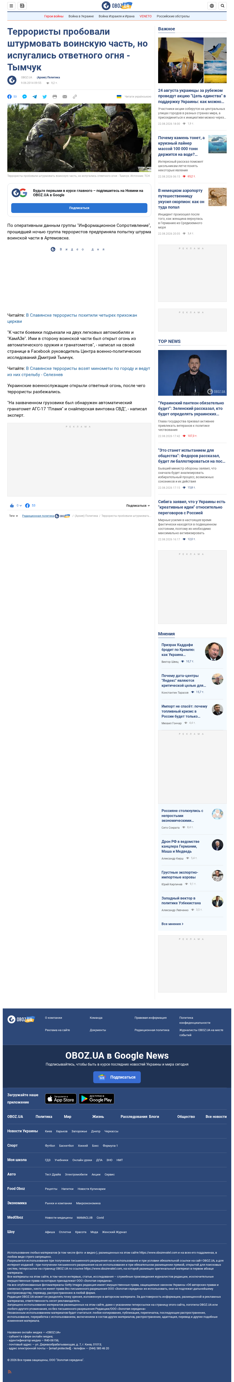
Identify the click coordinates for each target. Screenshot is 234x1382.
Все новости (216, 1116)
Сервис (110, 1174)
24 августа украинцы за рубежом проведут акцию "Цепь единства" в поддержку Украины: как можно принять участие (192, 96)
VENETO (146, 16)
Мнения (166, 634)
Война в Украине (81, 16)
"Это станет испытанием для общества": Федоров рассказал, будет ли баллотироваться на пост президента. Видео (191, 456)
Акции (96, 1174)
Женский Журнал (114, 1232)
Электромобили (76, 1174)
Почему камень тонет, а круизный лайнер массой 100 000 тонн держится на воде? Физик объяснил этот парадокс (181, 146)
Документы (98, 1030)
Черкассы (111, 1131)
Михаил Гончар (172, 723)
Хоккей (83, 1145)
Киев (48, 1131)
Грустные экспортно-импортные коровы (180, 875)
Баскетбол (66, 1145)
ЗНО (109, 1160)
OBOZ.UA (26, 77)
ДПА (99, 1160)
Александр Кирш (172, 858)
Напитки (67, 1189)
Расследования (134, 1116)
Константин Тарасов (175, 692)
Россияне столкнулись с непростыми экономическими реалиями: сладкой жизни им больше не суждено (184, 816)
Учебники (61, 1160)
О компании (53, 1017)
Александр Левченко (175, 910)
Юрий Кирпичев (172, 884)
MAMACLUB (85, 1217)
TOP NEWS (169, 341)
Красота (80, 1232)
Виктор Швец (170, 661)
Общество (186, 1116)
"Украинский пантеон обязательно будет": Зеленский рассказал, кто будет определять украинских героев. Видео (191, 409)
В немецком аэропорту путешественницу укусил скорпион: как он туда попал (181, 199)
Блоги (154, 1116)
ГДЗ (48, 1160)
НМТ (120, 1160)
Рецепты (51, 1189)
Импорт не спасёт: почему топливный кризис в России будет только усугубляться (184, 711)
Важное (166, 29)
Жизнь (98, 1116)
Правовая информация (151, 1017)
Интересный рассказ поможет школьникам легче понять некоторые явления (180, 166)
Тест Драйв (53, 1174)
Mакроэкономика (88, 1203)
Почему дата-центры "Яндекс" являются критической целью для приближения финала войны (182, 681)
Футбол (50, 1145)
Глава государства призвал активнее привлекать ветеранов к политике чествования (186, 425)
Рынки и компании (58, 1203)
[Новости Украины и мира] (62, 517)
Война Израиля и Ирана (117, 16)
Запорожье (79, 1131)
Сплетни (65, 1232)
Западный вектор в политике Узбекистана (181, 900)
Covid (100, 1217)
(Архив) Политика (48, 77)
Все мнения (171, 924)
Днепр (95, 1131)
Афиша (50, 1232)
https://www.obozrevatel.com (158, 1252)
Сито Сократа (171, 827)
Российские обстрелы (173, 16)
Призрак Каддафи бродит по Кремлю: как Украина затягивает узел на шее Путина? (178, 650)
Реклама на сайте (57, 1030)
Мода (94, 1232)
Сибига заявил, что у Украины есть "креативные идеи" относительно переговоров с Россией (191, 507)
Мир (67, 1116)
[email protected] (60, 1348)
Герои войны (54, 16)
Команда (96, 1017)
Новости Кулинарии (92, 1189)
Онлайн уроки (82, 1160)
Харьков (61, 1131)
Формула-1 (110, 1145)
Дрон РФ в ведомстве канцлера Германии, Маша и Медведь (180, 846)
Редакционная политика (38, 515)
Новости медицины (59, 1217)
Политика (44, 1116)
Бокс (95, 1145)
